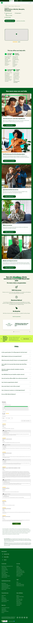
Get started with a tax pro (9, 20)
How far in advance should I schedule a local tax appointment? (13, 370)
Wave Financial (4, 589)
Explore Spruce (26, 338)
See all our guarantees (16, 316)
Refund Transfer (4, 599)
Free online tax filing (5, 569)
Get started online (9, 125)
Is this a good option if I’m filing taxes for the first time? (14, 352)
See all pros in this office (20, 20)
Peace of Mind (4, 573)
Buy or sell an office (19, 599)
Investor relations (19, 602)
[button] (29, 2)
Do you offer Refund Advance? (9, 394)
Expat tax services (4, 577)
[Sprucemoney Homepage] (21, 1)
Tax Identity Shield (4, 574)
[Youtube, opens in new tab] (24, 617)
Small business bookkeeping (6, 585)
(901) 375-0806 (8, 17)
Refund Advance (4, 601)
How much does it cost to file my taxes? (11, 386)
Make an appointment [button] (9, 196)
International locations (5, 611)
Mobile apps (18, 567)
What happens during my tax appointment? (12, 356)
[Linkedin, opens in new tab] (27, 617)
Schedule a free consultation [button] (9, 160)
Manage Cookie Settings (20, 584)
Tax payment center (19, 573)
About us (17, 595)
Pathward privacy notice (20, 585)
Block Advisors (4, 583)
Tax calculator (18, 568)
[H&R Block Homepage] (11, 1)
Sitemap (3, 612)
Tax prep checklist (19, 569)
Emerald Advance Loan (5, 600)
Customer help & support (5, 607)
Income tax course (19, 600)
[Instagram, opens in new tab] (22, 617)
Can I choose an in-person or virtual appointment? (13, 390)
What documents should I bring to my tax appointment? (14, 360)
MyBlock (17, 566)
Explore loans (4, 595)
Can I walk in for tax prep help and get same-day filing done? (14, 365)
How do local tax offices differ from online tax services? (14, 378)
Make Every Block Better (20, 596)
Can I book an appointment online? (10, 382)
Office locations (4, 610)
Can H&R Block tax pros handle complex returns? (13, 374)
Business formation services (6, 588)
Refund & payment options (20, 572)
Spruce (3, 596)
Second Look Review (5, 572)
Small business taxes (5, 584)
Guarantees (18, 605)
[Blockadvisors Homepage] (16, 1)
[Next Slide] (30, 332)
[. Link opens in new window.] (4, 621)
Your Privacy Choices (11, 621)
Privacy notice (18, 583)
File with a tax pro (4, 568)
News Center (18, 601)
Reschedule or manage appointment (7, 566)
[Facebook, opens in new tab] (20, 617)
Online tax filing (4, 567)
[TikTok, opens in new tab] (17, 617)
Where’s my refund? (19, 574)
